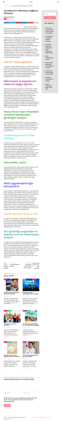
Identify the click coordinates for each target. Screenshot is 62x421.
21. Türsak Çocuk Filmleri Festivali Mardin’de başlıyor (31, 324)
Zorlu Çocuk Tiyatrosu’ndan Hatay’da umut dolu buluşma (49, 30)
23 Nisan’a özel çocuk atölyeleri (10, 324)
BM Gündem (29, 279)
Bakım (24, 279)
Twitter (13, 22)
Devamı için (14, 303)
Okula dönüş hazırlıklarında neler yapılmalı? (27, 266)
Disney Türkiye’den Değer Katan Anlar (48, 86)
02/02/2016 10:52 (12, 18)
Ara (50, 18)
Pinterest (19, 22)
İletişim (45, 417)
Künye (49, 417)
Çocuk (9, 5)
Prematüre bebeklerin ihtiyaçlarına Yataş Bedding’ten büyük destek (49, 49)
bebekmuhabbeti (9, 17)
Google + (31, 22)
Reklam (41, 417)
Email (37, 22)
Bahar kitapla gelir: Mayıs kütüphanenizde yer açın (49, 65)
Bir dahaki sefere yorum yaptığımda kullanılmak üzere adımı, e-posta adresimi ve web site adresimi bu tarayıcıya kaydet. (20, 399)
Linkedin (25, 22)
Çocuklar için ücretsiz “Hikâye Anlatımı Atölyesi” (12, 355)
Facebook (7, 22)
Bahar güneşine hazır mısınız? (49, 57)
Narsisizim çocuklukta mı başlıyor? (49, 79)
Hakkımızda (35, 417)
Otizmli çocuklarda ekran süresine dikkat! (30, 355)
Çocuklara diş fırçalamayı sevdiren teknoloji (11, 293)
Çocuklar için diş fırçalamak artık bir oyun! (30, 293)
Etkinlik (9, 310)
